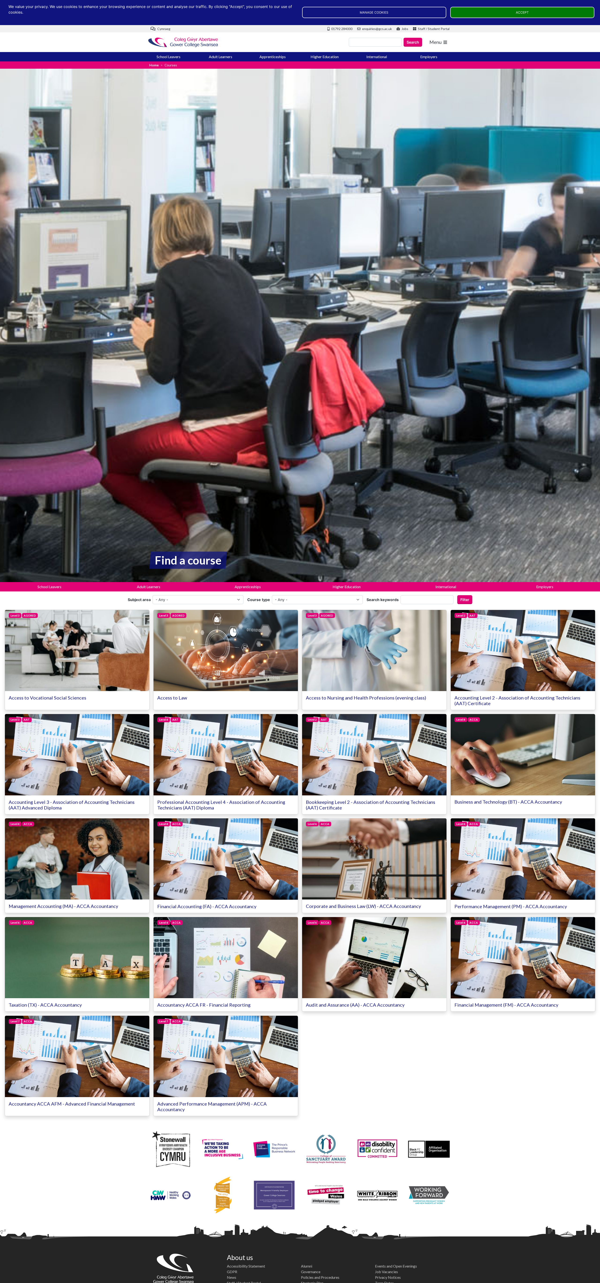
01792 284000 (341, 29)
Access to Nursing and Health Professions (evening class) (366, 697)
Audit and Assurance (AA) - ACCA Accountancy (355, 1005)
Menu (435, 42)
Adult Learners (220, 56)
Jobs (404, 29)
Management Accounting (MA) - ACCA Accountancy (63, 906)
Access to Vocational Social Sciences (47, 697)
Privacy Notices (388, 1277)
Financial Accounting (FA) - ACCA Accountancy (206, 906)
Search (413, 42)
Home (154, 65)
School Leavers (168, 56)
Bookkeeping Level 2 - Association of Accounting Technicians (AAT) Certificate (370, 804)
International (376, 56)
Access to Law (172, 697)
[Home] (183, 42)
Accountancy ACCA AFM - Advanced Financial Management (72, 1103)
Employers (428, 56)
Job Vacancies (386, 1271)
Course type (258, 599)
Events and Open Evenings (396, 1266)
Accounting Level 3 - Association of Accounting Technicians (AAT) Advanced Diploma (72, 804)
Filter (464, 599)
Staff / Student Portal (433, 29)
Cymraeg (163, 29)
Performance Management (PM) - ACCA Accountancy (510, 906)
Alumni (306, 1266)
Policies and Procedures (320, 1277)
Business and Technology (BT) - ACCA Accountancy (508, 802)
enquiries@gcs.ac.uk (376, 29)
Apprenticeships (272, 56)
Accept (522, 12)
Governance (310, 1271)
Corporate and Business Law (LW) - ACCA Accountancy (363, 906)
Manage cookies (374, 12)
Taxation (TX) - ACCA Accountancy (45, 1005)
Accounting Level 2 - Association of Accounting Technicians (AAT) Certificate (517, 700)
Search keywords (383, 599)
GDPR (232, 1271)
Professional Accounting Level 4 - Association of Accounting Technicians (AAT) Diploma (221, 804)
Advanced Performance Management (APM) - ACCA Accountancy (212, 1106)
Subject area (139, 599)
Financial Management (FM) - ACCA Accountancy (506, 1005)
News (231, 1277)
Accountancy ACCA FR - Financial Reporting (204, 1005)
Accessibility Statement (246, 1266)
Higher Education (325, 56)
